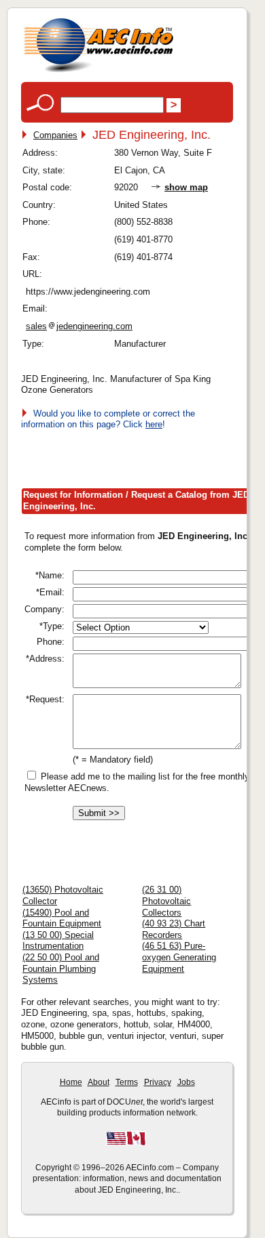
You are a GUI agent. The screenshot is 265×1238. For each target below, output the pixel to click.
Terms (127, 1082)
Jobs (186, 1082)
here (153, 424)
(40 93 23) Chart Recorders (173, 929)
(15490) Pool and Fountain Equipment (61, 918)
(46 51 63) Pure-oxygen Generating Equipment (179, 957)
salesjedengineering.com (79, 326)
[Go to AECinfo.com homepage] (98, 71)
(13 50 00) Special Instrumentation (58, 941)
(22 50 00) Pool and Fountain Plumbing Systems (60, 968)
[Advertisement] (143, 456)
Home (71, 1082)
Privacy (157, 1082)
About (98, 1082)
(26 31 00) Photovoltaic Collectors (166, 900)
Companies (55, 135)
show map (186, 187)
